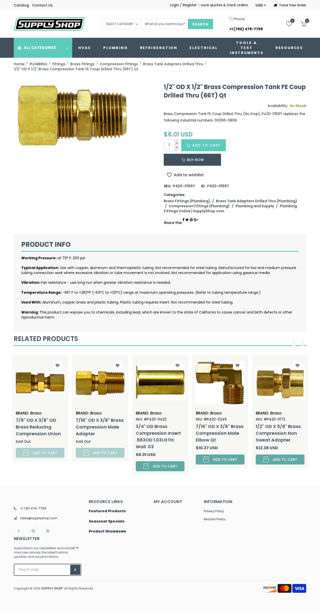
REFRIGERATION (159, 47)
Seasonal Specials (106, 521)
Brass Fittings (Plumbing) (187, 201)
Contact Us (42, 5)
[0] (285, 23)
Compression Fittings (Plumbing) (199, 206)
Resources (289, 47)
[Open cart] (299, 23)
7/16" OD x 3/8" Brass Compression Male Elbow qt (220, 433)
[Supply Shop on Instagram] (48, 531)
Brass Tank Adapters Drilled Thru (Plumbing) (256, 201)
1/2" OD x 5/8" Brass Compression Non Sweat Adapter (278, 433)
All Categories (40, 47)
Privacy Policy (214, 511)
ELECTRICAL (204, 47)
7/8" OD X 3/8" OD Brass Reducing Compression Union (38, 427)
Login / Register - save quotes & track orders (209, 5)
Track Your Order (292, 5)
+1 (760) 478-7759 (246, 29)
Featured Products (107, 511)
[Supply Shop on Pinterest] (33, 531)
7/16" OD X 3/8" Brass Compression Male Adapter (100, 427)
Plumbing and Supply (255, 206)
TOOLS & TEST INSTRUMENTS (247, 47)
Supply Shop (52, 588)
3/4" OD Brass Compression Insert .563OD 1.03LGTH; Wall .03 (158, 436)
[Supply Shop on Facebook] (19, 531)
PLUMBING (115, 47)
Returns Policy (214, 519)
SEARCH (200, 24)
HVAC (84, 47)
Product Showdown (107, 531)
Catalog (21, 5)
